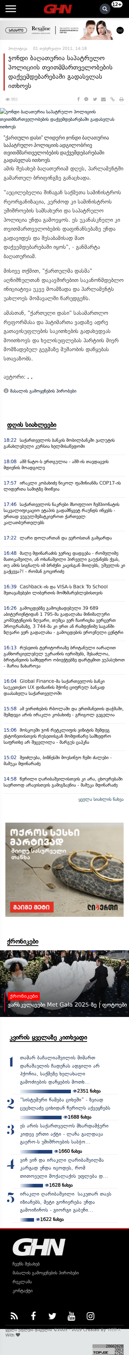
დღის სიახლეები (31, 425)
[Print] (121, 99)
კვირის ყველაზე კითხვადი (48, 1037)
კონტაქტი (23, 1290)
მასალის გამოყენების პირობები (42, 391)
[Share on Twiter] (94, 99)
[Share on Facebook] (78, 99)
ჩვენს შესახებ (26, 1264)
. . (30, 376)
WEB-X (114, 1329)
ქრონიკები (22, 941)
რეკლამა (22, 1281)
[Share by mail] (103, 99)
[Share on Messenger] (86, 99)
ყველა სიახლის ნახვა (101, 799)
